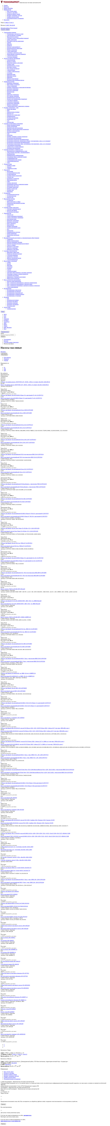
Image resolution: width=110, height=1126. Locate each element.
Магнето (9, 44)
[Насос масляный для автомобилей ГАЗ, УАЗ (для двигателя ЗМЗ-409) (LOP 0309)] (23, 572)
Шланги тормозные (12, 104)
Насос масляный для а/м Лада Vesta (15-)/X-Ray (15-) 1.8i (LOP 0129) (19, 531)
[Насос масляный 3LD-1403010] (10, 891)
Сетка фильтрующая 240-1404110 (10, 964)
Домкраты (10, 239)
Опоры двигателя (12, 183)
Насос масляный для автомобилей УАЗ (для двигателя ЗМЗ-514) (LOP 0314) (21, 457)
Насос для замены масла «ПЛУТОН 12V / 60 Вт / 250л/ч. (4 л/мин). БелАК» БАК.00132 (25, 384)
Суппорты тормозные (13, 102)
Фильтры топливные (13, 304)
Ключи (9, 264)
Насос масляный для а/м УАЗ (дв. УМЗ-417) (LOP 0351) (16, 546)
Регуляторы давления (13, 96)
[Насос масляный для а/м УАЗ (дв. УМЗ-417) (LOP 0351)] (16, 543)
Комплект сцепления (13, 220)
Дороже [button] (6, 360)
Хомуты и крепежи (12, 248)
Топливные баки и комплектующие (17, 157)
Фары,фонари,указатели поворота (16, 54)
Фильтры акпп (11, 306)
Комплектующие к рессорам (15, 62)
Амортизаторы (11, 60)
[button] (5, 28)
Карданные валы (11, 219)
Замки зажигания (12, 39)
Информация (7, 9)
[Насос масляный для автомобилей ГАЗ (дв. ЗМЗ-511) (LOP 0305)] (19, 629)
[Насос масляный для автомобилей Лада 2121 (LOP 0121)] (17, 469)
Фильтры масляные (12, 301)
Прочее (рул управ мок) (13, 115)
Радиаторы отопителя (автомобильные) (18, 139)
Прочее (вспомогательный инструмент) (18, 243)
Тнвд (8, 162)
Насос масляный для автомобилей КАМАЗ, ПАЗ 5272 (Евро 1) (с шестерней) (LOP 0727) (25, 705)
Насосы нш (10, 197)
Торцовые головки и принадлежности (17, 274)
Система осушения (12, 100)
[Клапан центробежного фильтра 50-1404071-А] (14, 997)
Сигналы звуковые (12, 57)
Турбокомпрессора (12, 158)
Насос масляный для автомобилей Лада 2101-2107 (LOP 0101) (18, 442)
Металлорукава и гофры (13, 201)
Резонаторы (10, 204)
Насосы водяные (11, 132)
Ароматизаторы (11, 308)
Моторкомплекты (12, 180)
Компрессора (10, 91)
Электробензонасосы (13, 161)
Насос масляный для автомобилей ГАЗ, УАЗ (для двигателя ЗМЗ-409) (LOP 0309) (23, 575)
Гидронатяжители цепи (13, 172)
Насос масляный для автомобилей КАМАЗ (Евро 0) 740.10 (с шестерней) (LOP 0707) (24, 516)
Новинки (6, 6)
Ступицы (9, 73)
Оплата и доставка (12, 12)
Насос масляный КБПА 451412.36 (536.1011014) (14, 916)
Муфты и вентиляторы (13, 130)
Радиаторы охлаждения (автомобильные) (18, 142)
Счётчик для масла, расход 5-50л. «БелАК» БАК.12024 (16, 860)
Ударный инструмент (13, 275)
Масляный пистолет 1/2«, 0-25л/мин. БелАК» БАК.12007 (16, 849)
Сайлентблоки (11, 70)
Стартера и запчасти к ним (14, 52)
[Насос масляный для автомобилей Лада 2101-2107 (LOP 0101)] (18, 439)
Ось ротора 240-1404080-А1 (8, 952)
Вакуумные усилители (13, 84)
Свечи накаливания (12, 287)
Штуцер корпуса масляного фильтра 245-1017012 (14, 976)
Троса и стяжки (11, 245)
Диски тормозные (12, 86)
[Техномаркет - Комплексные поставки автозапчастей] (10, 2)
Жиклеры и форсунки (13, 252)
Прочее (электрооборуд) (13, 47)
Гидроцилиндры (11, 196)
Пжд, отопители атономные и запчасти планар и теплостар (23, 285)
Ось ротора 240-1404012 (7, 940)
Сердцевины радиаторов (14, 145)
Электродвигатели (12, 55)
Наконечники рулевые (13, 112)
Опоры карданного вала (13, 227)
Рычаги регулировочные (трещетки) (17, 99)
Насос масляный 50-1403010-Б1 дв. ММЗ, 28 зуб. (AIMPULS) (17, 676)
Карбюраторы (11, 154)
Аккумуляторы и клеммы (14, 35)
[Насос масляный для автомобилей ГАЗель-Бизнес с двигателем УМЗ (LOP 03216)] (24, 484)
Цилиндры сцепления (13, 235)
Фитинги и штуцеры (13, 246)
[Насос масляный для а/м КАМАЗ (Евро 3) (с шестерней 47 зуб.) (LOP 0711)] (22, 395)
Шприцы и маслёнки (13, 249)
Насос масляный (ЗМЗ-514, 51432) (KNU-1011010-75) (15, 870)
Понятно (3, 1104)
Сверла (9, 269)
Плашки (9, 268)
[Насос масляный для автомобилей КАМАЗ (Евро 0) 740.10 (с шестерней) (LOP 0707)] (25, 513)
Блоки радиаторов (12, 126)
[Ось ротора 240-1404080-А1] (9, 949)
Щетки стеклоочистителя (14, 258)
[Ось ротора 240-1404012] (8, 937)
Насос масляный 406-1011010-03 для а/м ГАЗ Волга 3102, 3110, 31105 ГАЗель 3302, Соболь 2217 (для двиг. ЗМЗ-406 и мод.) (34, 731)
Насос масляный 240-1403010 (9, 797)
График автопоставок (13, 17)
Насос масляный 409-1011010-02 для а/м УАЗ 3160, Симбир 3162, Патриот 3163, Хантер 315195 (27, 823)
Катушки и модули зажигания (15, 41)
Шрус (8, 236)
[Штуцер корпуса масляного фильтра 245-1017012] (15, 973)
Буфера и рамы (11, 165)
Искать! (3, 336)
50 (4, 367)
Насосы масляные (12, 210)
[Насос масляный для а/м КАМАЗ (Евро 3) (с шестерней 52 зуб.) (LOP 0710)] (22, 558)
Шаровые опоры (11, 76)
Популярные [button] (7, 357)
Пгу (8, 229)
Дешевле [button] (6, 359)
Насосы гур (10, 113)
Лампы (9, 42)
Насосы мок (10, 122)
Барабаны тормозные (13, 83)
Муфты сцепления (12, 226)
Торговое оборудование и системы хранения (19, 272)
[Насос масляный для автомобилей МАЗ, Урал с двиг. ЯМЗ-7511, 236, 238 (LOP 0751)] (24, 754)
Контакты (6, 19)
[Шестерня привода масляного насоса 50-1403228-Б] (15, 985)
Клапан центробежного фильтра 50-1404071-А (13, 1000)
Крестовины (10, 225)
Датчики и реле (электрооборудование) (18, 38)
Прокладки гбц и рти (13, 185)
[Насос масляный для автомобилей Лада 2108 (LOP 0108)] (17, 410)
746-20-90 (14, 1063)
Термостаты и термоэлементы (15, 146)
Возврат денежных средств (14, 15)
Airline (9, 262)
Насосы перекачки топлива (14, 242)
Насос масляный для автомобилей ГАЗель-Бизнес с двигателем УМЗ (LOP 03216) (23, 487)
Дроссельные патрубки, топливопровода (18, 152)
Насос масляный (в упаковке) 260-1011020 (12, 809)
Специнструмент (12, 271)
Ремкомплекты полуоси (13, 232)
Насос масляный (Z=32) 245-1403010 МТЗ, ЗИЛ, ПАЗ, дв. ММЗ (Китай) (20, 603)
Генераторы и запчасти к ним (15, 34)
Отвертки (9, 266)
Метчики (9, 265)
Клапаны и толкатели (13, 178)
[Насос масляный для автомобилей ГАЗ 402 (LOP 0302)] (16, 498)
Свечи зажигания (12, 51)
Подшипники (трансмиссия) (15, 293)
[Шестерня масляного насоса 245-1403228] (13, 1021)
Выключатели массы (12, 36)
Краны (9, 93)
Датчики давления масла (14, 209)
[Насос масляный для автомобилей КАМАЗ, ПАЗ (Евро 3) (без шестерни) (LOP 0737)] (25, 783)
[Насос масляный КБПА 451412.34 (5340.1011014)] (15, 903)
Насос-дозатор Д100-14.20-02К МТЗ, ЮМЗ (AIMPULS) (16, 617)
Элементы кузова (12, 168)
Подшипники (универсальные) (15, 294)
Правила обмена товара (13, 14)
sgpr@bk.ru (8, 1064)
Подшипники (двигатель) (14, 290)
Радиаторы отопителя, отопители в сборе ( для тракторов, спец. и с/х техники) (28, 141)
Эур (8, 120)
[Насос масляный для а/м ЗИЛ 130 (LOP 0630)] (14, 688)
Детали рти (10, 214)
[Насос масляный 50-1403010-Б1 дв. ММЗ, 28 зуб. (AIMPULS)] (18, 673)
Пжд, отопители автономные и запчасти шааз (19, 284)
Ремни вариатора (12, 233)
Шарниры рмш (11, 74)
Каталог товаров (5, 29)
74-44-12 (24, 1054)
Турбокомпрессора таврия (14, 159)
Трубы (9, 206)
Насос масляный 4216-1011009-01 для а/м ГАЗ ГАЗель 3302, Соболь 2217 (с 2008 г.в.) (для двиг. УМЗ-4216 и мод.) (32, 744)
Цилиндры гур (11, 119)
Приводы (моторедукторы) (14, 253)
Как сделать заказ (12, 11)
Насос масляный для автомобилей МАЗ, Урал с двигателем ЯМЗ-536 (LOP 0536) (23, 661)
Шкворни (9, 77)
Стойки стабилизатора (13, 71)
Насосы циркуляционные (14, 281)
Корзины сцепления (12, 222)
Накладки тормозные (13, 94)
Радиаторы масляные (13, 212)
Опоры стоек (10, 64)
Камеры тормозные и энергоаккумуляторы (19, 87)
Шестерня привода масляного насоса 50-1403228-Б (15, 988)
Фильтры (3, 351)
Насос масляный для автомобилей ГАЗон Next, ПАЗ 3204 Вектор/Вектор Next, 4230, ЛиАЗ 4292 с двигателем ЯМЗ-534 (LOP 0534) (37, 772)
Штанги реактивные (12, 78)
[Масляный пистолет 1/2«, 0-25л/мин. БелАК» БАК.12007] (17, 846)
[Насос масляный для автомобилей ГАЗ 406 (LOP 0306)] (16, 643)
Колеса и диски (11, 61)
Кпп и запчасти (11, 223)
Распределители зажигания (14, 48)
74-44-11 (14, 1054)
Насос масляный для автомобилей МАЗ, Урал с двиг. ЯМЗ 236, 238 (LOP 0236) (22, 882)
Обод (8, 181)
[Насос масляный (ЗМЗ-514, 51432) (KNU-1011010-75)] (16, 867)
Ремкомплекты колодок (13, 97)
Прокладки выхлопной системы (16, 203)
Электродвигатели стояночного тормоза (18, 106)
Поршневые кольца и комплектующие (17, 184)
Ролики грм (10, 190)
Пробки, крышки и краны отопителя (17, 136)
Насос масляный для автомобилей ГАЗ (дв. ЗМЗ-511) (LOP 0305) (18, 632)
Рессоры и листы (11, 67)
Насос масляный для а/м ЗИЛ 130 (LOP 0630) (13, 691)
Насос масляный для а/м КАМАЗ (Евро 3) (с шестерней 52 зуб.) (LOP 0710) (21, 560)
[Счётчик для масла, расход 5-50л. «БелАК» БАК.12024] (16, 857)
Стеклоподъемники (12, 255)
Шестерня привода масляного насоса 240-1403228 (14, 928)
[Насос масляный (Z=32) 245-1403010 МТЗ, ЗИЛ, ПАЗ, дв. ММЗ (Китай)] (21, 600)
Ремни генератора (12, 49)
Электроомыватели (12, 259)
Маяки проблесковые (13, 240)
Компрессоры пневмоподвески (15, 80)
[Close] (1, 1096)
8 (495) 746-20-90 (10, 25)
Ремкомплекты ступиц (13, 65)
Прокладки (10, 230)
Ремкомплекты (11, 116)
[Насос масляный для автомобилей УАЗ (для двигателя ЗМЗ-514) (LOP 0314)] (22, 454)
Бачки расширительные (13, 125)
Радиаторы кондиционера (14, 138)
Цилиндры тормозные (13, 103)
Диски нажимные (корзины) (15, 216)
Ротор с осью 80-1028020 (7, 1012)
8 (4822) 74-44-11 (9, 22)
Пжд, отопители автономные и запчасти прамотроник (22, 282)
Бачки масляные (11, 109)
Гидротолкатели (11, 174)
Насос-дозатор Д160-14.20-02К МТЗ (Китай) (13, 589)
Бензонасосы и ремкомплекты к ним (17, 151)
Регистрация (13, 28)
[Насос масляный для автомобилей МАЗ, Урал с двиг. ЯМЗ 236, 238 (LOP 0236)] (23, 879)
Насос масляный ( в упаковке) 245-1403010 (12, 717)
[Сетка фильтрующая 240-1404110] (10, 961)
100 (5, 369)
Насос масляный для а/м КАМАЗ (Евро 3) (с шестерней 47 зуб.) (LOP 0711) (21, 398)
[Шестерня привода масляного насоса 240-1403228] (15, 925)
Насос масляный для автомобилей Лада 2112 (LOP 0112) (16, 427)
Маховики (10, 191)
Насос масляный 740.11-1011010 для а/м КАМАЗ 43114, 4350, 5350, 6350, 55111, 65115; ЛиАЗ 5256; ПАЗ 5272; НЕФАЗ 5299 (35, 836)
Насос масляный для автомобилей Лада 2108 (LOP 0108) (16, 413)
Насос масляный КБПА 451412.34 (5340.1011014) (14, 906)
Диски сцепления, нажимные (15, 217)
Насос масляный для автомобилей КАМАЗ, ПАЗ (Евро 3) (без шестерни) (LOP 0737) (24, 786)
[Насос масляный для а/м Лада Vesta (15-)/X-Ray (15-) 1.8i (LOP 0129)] (20, 528)
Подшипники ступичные (14, 295)
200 (5, 370)
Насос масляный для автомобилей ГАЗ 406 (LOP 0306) (16, 646)
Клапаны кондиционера (13, 148)
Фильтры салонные (12, 303)
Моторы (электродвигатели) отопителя (18, 129)
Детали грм (10, 177)
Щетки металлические (13, 278)
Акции (6, 5)
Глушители (10, 200)
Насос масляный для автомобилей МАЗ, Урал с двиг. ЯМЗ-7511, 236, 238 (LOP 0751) (24, 757)
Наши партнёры (8, 8)
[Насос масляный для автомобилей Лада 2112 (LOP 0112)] (17, 424)
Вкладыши (10, 171)
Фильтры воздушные (13, 300)
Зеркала (9, 167)
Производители (5, 331)
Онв (8, 133)
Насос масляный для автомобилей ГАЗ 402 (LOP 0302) (16, 501)
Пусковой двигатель (12, 187)
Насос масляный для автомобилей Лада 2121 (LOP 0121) (16, 472)
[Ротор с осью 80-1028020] (8, 1009)
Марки (2, 311)
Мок (8, 110)
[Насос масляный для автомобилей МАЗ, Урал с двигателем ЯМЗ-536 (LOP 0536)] (23, 658)
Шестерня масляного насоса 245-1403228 (12, 1023)
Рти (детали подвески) (13, 68)
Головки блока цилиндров (14, 175)
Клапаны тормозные (12, 89)
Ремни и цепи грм (12, 188)
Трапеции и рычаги (12, 256)
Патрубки (9, 135)
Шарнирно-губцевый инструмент (16, 277)
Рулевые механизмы (12, 117)
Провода (9, 45)
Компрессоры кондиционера (15, 128)
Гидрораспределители (13, 194)
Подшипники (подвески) (14, 291)
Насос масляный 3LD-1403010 (9, 894)
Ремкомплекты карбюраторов (15, 155)
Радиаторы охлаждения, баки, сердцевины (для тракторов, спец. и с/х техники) (29, 144)
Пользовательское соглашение (15, 18)
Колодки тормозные (12, 90)
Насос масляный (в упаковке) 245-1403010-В (13, 1034)
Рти (8, 298)
